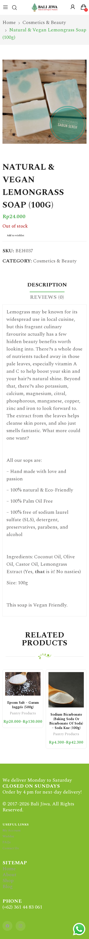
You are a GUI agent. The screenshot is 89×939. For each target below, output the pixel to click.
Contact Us (10, 848)
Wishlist (8, 836)
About (9, 874)
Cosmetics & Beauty (55, 261)
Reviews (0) (47, 297)
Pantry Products (23, 714)
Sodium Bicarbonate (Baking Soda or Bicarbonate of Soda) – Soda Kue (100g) (66, 721)
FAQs (6, 842)
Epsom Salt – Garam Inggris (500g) (23, 705)
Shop (8, 880)
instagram (20, 926)
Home (9, 868)
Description (47, 285)
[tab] (47, 286)
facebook (7, 926)
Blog (7, 886)
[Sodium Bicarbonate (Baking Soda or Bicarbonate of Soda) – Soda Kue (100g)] (66, 689)
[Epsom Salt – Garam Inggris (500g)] (23, 684)
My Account (11, 830)
